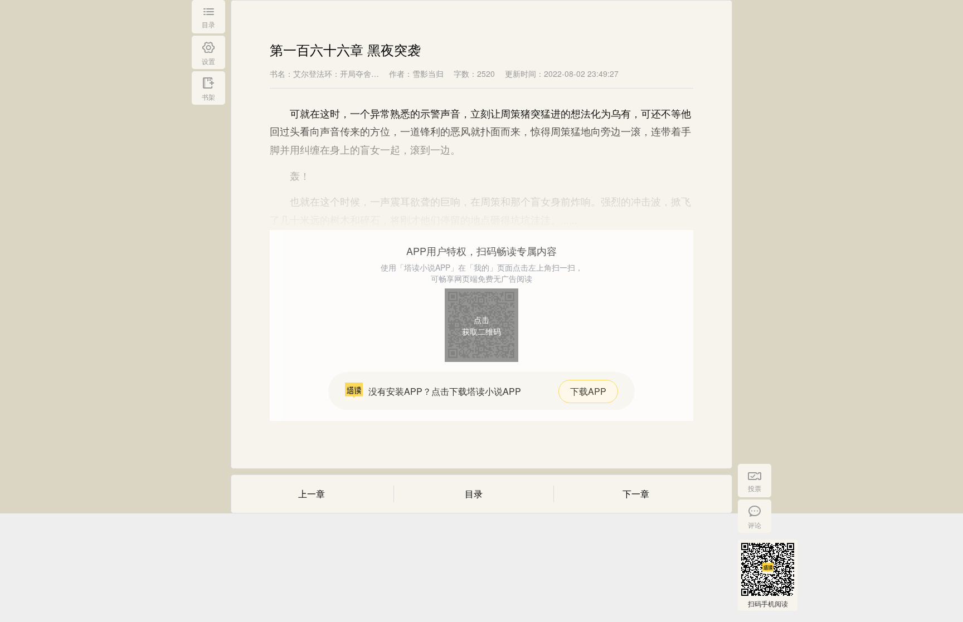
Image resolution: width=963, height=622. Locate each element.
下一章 (635, 493)
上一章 (311, 493)
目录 (474, 493)
